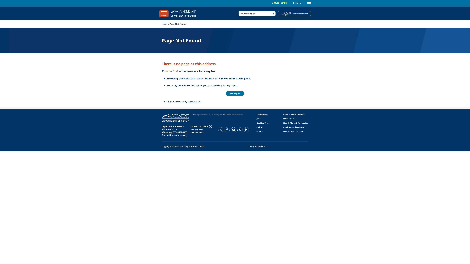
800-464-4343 (196, 129)
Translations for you (300, 14)
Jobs (258, 118)
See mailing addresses (173, 135)
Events (297, 2)
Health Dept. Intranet (293, 131)
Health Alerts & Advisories (295, 123)
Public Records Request (294, 127)
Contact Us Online (199, 126)
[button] (164, 13)
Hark (262, 146)
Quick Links (280, 2)
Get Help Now (262, 123)
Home (165, 24)
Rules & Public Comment (294, 114)
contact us (194, 101)
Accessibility (262, 114)
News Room (288, 118)
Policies (259, 127)
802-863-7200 (196, 132)
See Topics (235, 93)
